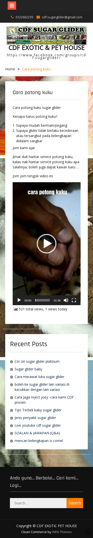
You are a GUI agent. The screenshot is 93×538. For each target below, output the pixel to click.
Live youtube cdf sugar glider (38, 425)
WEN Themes (62, 532)
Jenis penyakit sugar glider (35, 417)
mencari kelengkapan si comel (39, 440)
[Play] (19, 300)
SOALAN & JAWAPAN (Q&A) (37, 433)
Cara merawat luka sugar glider (39, 376)
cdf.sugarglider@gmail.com (62, 17)
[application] (47, 243)
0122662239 (24, 17)
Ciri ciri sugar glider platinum (37, 361)
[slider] (42, 300)
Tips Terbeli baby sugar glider (38, 410)
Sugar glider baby (28, 369)
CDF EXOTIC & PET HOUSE (46, 47)
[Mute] (65, 300)
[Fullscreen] (73, 300)
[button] (47, 244)
